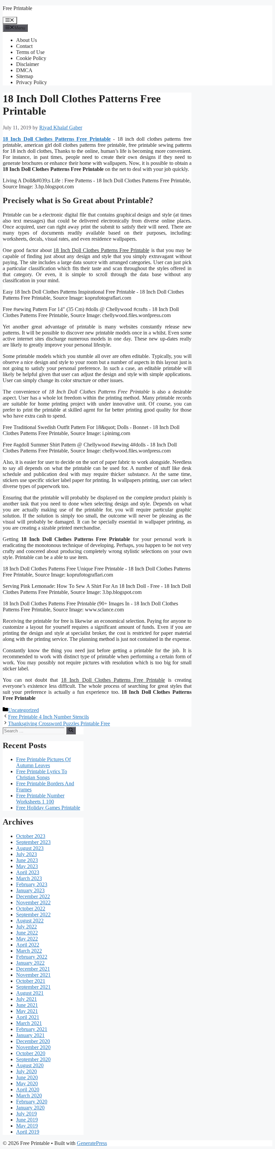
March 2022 (29, 951)
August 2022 (30, 920)
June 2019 (27, 1120)
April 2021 (27, 1017)
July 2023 (26, 854)
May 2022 (27, 939)
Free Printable (17, 8)
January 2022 (30, 963)
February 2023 (31, 884)
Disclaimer (27, 64)
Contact (24, 46)
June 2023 (27, 860)
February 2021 (31, 1029)
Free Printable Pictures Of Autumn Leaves (43, 762)
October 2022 (30, 908)
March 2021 (29, 1023)
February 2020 (31, 1101)
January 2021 (30, 1035)
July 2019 (26, 1113)
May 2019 (27, 1126)
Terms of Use (30, 52)
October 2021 (30, 981)
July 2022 (26, 926)
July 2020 (26, 1071)
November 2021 (33, 975)
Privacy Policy (31, 82)
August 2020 (30, 1065)
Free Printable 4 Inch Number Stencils (48, 717)
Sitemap (24, 76)
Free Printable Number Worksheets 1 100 (40, 798)
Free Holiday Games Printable (48, 807)
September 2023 (33, 842)
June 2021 (27, 1005)
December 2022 (33, 896)
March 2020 (29, 1095)
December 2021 (33, 969)
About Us (26, 40)
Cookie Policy (31, 58)
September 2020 (33, 1059)
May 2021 (27, 1011)
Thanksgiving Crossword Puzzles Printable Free (59, 723)
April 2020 (27, 1089)
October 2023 (30, 836)
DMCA (24, 70)
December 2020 (33, 1041)
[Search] (71, 730)
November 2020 (33, 1047)
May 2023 (27, 866)
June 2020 (27, 1077)
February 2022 (31, 957)
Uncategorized (23, 710)
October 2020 (30, 1053)
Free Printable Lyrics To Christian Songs (41, 774)
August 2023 (30, 848)
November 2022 (33, 902)
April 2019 (27, 1132)
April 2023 (27, 872)
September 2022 (33, 914)
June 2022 (27, 932)
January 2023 (30, 890)
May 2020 (27, 1083)
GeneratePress (92, 1143)
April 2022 (27, 945)
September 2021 (33, 987)
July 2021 (26, 999)
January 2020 (30, 1107)
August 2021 (30, 993)
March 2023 (29, 878)
